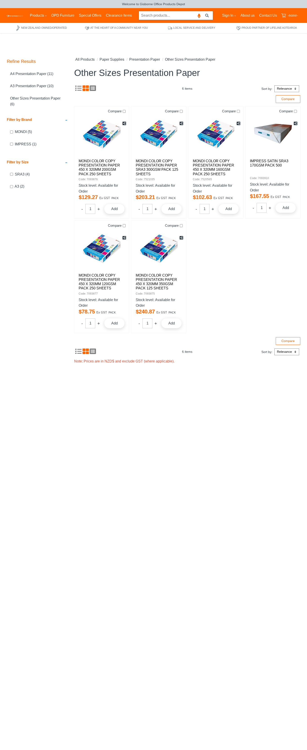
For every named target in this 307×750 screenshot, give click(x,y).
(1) (25, 144)
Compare (115, 111)
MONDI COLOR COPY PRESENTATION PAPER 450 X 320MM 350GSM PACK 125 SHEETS (156, 281)
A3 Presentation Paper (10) (31, 86)
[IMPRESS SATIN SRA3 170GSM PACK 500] (273, 134)
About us (247, 15)
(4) (22, 174)
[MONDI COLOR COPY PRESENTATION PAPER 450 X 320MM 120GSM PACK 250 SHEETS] (102, 248)
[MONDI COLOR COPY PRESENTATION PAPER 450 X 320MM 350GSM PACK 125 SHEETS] (159, 248)
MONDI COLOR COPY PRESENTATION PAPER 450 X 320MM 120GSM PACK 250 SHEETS (99, 281)
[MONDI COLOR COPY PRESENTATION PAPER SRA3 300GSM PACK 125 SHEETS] (159, 134)
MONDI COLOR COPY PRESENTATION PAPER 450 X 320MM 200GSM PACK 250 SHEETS (99, 167)
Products (37, 15)
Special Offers (90, 15)
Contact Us (268, 15)
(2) (19, 187)
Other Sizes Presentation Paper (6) (35, 101)
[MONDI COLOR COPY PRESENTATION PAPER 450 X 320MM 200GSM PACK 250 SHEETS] (102, 134)
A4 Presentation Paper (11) (31, 74)
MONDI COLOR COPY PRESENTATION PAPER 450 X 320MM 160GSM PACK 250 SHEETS (213, 167)
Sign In (227, 15)
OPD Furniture (62, 15)
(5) (23, 132)
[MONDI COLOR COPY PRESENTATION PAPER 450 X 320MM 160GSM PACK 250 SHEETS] (216, 134)
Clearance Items (119, 15)
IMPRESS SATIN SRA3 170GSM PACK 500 (269, 163)
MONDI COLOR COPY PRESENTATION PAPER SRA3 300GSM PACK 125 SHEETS (157, 167)
